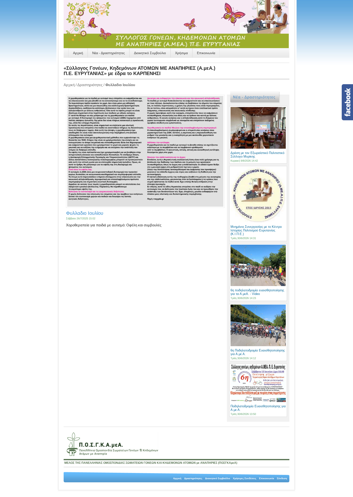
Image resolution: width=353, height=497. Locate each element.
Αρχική (78, 53)
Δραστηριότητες (90, 85)
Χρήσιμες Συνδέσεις (244, 478)
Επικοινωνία (206, 53)
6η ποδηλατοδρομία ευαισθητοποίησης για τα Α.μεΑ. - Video (257, 292)
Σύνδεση (282, 478)
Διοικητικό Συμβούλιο (150, 53)
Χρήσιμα (181, 53)
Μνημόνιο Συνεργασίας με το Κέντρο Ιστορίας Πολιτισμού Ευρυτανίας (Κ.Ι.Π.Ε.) (256, 230)
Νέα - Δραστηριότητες (108, 53)
